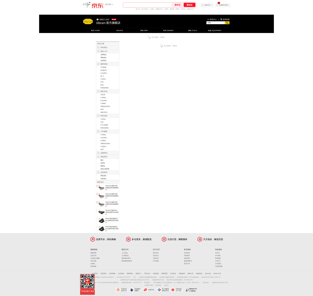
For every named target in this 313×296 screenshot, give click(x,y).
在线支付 (156, 255)
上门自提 (125, 253)
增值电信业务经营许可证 (220, 282)
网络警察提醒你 (136, 290)
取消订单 (187, 263)
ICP (134, 277)
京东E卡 (218, 261)
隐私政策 (199, 273)
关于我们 (95, 273)
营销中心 (138, 273)
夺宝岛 (217, 253)
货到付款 (156, 253)
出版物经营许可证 (158, 280)
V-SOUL (103, 79)
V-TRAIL (103, 98)
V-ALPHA (104, 73)
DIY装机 (218, 255)
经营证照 (147, 282)
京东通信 (218, 263)
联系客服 (93, 266)
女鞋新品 (103, 60)
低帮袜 (103, 163)
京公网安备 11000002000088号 (103, 277)
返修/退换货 (188, 261)
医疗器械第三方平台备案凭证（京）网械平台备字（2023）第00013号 (176, 282)
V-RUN (103, 95)
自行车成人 (145, 9)
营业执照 (206, 282)
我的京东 (207, 5)
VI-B (102, 82)
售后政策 (187, 253)
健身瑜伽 (104, 64)
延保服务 (218, 258)
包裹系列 (104, 153)
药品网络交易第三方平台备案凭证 (188, 277)
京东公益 (208, 273)
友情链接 (156, 273)
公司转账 (156, 261)
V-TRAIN (103, 67)
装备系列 (104, 157)
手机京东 (147, 273)
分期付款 (156, 258)
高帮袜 (103, 166)
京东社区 (173, 273)
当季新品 (103, 54)
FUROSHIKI (104, 88)
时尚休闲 (104, 116)
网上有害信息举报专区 (163, 290)
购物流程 (93, 253)
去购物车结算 (223, 5)
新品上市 (104, 51)
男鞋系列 (103, 176)
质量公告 (190, 273)
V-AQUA (103, 146)
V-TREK (103, 103)
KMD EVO (104, 112)
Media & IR (217, 273)
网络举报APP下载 (177, 290)
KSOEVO (104, 70)
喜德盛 (172, 9)
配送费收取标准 (127, 261)
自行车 (138, 9)
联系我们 (104, 273)
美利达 (183, 9)
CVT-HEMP (104, 125)
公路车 (166, 9)
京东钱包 (158, 285)
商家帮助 (130, 273)
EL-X (102, 76)
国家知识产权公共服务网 (190, 290)
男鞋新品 (103, 57)
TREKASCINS (105, 106)
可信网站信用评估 (122, 290)
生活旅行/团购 (95, 258)
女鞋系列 (103, 179)
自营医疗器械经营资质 (166, 277)
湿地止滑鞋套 (105, 169)
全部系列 (104, 172)
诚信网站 (149, 290)
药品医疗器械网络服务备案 (148, 277)
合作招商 (121, 273)
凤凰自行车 (190, 9)
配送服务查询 (126, 258)
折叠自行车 (159, 9)
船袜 (102, 160)
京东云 (166, 285)
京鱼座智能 (219, 266)
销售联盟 (164, 273)
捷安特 (177, 9)
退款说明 (187, 258)
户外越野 (104, 131)
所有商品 (104, 47)
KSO (102, 85)
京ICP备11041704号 (123, 277)
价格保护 (187, 255)
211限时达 (125, 255)
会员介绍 (93, 255)
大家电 (92, 263)
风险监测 (182, 273)
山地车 (152, 9)
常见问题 (93, 261)
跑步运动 (104, 91)
